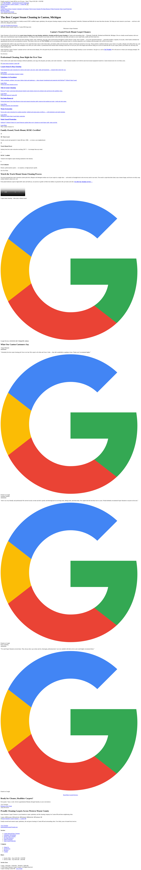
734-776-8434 (4, 12)
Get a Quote (19, 868)
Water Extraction (55, 9)
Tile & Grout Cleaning (35, 9)
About (5, 6)
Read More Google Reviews (70, 795)
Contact (7, 10)
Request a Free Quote (6, 806)
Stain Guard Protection (66, 9)
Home (2, 6)
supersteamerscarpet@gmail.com (20, 3)
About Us (6, 847)
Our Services (14, 25)
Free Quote (11, 12)
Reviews (3, 10)
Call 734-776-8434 (5, 25)
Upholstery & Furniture (23, 9)
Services (3, 7)
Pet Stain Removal (46, 9)
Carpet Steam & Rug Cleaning (8, 9)
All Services (7, 848)
